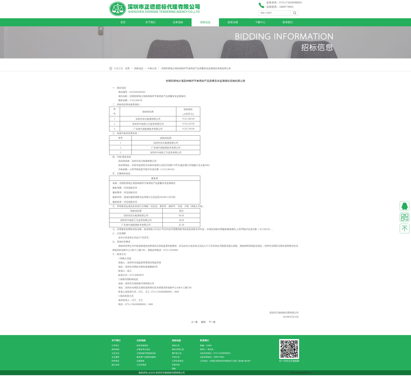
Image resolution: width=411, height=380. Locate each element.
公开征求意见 (178, 361)
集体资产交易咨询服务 (146, 357)
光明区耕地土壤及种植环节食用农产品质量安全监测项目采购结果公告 (196, 68)
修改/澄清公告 (178, 349)
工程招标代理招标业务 (146, 353)
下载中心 (260, 22)
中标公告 (152, 68)
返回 (203, 322)
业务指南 (178, 22)
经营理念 (115, 361)
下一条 (212, 322)
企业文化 (115, 353)
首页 (123, 22)
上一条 (194, 322)
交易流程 (140, 361)
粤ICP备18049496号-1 (301, 372)
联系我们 (288, 22)
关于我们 (150, 22)
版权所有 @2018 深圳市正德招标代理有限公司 (165, 372)
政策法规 (233, 22)
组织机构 (115, 349)
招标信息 (205, 22)
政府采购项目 (142, 345)
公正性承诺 (141, 365)
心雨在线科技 (19, 377)
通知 (174, 368)
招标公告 (176, 345)
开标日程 (176, 365)
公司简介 (115, 345)
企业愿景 (115, 357)
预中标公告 (177, 353)
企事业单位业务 (143, 349)
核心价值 (115, 365)
